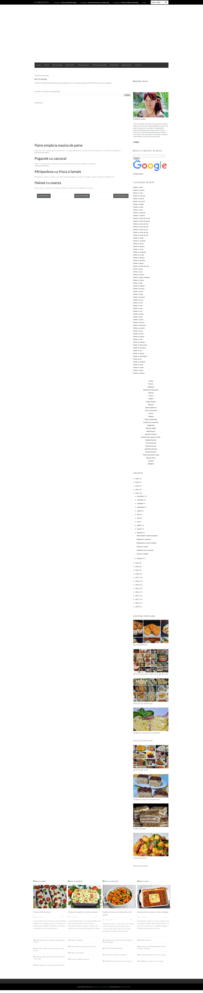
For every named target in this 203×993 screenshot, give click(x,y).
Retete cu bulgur (138, 204)
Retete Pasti (114, 65)
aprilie (139, 525)
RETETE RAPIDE (41, 79)
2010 (137, 603)
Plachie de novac (145, 940)
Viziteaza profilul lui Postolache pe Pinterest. (137, 969)
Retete (46, 65)
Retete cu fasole (138, 263)
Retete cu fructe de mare (141, 266)
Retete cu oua (137, 311)
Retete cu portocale (139, 325)
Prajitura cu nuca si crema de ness (146, 799)
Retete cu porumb (139, 328)
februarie (140, 533)
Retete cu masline (139, 286)
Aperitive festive (151, 449)
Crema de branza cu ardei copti (98, 2)
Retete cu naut (137, 303)
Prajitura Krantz (139, 829)
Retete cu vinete (138, 367)
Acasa (38, 65)
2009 (137, 607)
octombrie (140, 503)
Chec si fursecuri (151, 410)
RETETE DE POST (140, 770)
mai (138, 522)
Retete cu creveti (138, 255)
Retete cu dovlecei (139, 260)
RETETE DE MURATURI (113, 948)
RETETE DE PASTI (140, 866)
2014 (137, 588)
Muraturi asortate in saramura (116, 955)
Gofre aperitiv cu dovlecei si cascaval (83, 946)
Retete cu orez (137, 308)
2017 (137, 577)
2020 (137, 567)
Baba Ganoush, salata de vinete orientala (50, 965)
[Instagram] (136, 142)
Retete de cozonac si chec (150, 437)
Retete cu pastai (138, 314)
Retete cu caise (138, 210)
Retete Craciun (83, 65)
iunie (139, 518)
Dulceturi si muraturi (150, 422)
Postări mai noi (43, 196)
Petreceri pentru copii (151, 455)
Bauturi (151, 405)
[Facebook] (133, 142)
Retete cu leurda (138, 280)
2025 (137, 482)
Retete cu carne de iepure (141, 221)
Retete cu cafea (138, 207)
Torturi (150, 413)
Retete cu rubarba (139, 342)
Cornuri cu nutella (142, 554)
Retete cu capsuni (139, 215)
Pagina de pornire (82, 196)
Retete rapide (57, 65)
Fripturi (151, 393)
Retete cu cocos (138, 249)
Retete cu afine (138, 187)
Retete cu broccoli (139, 201)
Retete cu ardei (138, 193)
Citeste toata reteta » (42, 153)
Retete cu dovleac (139, 258)
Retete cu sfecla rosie (140, 345)
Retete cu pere (138, 317)
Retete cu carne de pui (140, 229)
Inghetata (151, 425)
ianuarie (140, 558)
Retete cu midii (138, 294)
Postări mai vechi (120, 196)
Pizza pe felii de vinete (68, 2)
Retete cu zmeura (138, 373)
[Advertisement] (101, 42)
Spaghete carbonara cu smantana (146, 733)
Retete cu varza (138, 365)
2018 (137, 574)
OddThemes (126, 987)
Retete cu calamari (139, 213)
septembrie (140, 507)
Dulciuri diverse (150, 407)
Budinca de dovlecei (77, 953)
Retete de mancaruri (150, 390)
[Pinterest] (138, 142)
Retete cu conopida (139, 252)
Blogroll (151, 464)
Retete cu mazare (138, 289)
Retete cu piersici (138, 322)
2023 (137, 489)
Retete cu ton (137, 359)
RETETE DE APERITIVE (143, 703)
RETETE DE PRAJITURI (143, 741)
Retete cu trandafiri (139, 362)
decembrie (140, 496)
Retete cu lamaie (138, 274)
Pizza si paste (151, 402)
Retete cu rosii (137, 339)
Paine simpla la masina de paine (59, 145)
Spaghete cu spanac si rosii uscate (151, 961)
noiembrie (140, 500)
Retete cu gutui (138, 269)
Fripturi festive (150, 452)
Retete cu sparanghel (140, 356)
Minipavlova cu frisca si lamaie (58, 171)
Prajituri (151, 416)
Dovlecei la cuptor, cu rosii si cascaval (83, 912)
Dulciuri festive (150, 446)
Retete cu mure (138, 300)
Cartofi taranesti (139, 858)
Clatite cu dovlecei (76, 940)
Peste (151, 396)
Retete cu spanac (138, 353)
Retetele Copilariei (99, 65)
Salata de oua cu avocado (145, 550)
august (139, 511)
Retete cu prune (138, 334)
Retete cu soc (137, 350)
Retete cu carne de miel (140, 224)
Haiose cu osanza (48, 182)
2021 (137, 563)
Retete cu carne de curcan (141, 218)
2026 (137, 479)
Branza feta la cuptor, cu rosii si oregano (153, 912)
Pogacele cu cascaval (50, 158)
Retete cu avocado (139, 196)
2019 (137, 570)
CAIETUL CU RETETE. (101, 987)
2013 (137, 592)
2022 (137, 493)
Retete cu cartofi (138, 238)
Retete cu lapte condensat (141, 277)
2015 (137, 585)
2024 (137, 486)
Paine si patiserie (151, 419)
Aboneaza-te (127, 65)
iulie (138, 514)
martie (139, 529)
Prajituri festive (150, 440)
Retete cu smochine (139, 348)
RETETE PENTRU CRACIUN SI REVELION (150, 674)
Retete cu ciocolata (139, 241)
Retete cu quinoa (138, 336)
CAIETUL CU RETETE (101, 14)
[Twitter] (135, 142)
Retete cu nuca (138, 305)
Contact (138, 65)
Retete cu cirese (138, 244)
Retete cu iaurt (137, 272)
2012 (137, 596)
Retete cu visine (138, 370)
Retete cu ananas (138, 190)
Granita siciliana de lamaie (129, 2)
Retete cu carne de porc (140, 227)
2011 (137, 599)
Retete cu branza (138, 198)
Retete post (70, 65)
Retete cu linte (137, 283)
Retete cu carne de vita (140, 235)
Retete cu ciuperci (139, 246)
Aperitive (150, 387)
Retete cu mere (138, 291)
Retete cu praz (137, 331)
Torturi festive (151, 443)
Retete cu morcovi (139, 297)
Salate (151, 399)
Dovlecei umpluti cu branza (79, 959)
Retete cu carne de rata (140, 232)
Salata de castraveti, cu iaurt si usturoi (118, 961)
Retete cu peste (138, 320)
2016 (137, 581)
